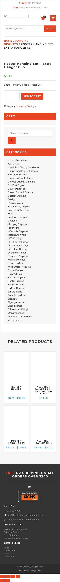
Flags (11, 213)
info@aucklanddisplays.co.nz (34, 7)
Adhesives (14, 163)
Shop (7, 547)
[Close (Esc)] (18, 576)
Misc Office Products (19, 266)
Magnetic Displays (18, 256)
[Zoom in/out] (2, 576)
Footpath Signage (18, 217)
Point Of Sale (15, 273)
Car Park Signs (16, 185)
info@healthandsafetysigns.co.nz (25, 515)
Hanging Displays (26, 106)
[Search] (12, 140)
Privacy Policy (11, 532)
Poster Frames (16, 280)
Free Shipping (11, 535)
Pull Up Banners (16, 288)
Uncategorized (16, 312)
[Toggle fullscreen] (7, 576)
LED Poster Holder (18, 241)
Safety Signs (15, 291)
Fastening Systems (18, 210)
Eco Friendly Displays (19, 206)
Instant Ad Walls (17, 234)
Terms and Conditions (15, 529)
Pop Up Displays (17, 277)
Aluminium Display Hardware (23, 167)
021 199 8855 (34, 3)
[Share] (12, 576)
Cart (6, 553)
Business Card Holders (20, 178)
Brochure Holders (17, 174)
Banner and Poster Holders (23, 170)
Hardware (13, 227)
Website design (22, 567)
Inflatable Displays (18, 231)
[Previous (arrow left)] (2, 580)
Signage (12, 298)
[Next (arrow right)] (7, 580)
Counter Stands (16, 188)
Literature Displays (18, 249)
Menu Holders (15, 263)
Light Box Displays (18, 245)
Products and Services (16, 538)
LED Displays (15, 238)
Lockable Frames (17, 252)
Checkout (9, 556)
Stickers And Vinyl (18, 309)
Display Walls (15, 202)
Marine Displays (16, 259)
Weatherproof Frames (20, 316)
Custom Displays (17, 195)
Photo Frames (15, 270)
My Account (10, 550)
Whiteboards (15, 320)
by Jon (30, 567)
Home (8, 40)
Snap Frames (15, 305)
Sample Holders (16, 295)
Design (12, 199)
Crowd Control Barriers (20, 192)
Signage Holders (17, 302)
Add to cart (32, 96)
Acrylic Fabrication (18, 160)
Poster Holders (16, 284)
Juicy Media (39, 567)
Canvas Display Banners (21, 181)
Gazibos (12, 220)
